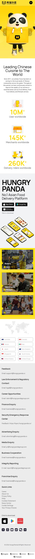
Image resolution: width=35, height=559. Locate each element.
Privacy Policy (6, 496)
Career (4, 491)
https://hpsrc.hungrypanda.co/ (20, 423)
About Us (5, 494)
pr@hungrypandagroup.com (16, 447)
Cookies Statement (9, 501)
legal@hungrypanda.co (14, 388)
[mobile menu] (31, 2)
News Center (6, 503)
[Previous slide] (5, 32)
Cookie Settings (7, 505)
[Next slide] (30, 32)
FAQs (3, 498)
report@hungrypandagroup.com (18, 468)
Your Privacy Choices (9, 508)
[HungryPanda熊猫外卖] (9, 3)
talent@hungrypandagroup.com (17, 398)
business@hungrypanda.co (16, 409)
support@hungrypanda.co (15, 373)
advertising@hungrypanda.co (16, 436)
